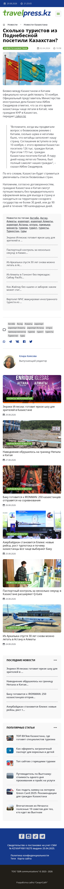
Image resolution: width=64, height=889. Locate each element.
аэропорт (23, 221)
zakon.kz (20, 116)
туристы (44, 227)
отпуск (33, 224)
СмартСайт (41, 882)
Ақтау (43, 217)
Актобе (34, 217)
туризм (23, 227)
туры (24, 231)
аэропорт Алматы (42, 221)
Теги (13, 858)
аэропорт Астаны (17, 224)
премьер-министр (17, 331)
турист (33, 227)
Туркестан (13, 231)
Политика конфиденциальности (30, 855)
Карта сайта (25, 858)
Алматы (11, 221)
